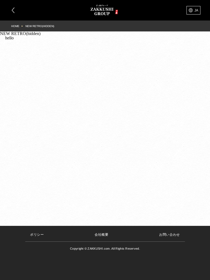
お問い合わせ (169, 235)
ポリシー (37, 235)
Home (15, 26)
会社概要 (101, 235)
